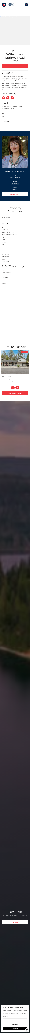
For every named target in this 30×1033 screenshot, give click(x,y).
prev (13, 387)
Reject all (15, 1020)
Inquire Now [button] (15, 66)
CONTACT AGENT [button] (15, 194)
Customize (15, 1024)
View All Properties (15, 393)
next (17, 387)
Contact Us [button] (15, 922)
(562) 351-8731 (15, 183)
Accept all (15, 1028)
